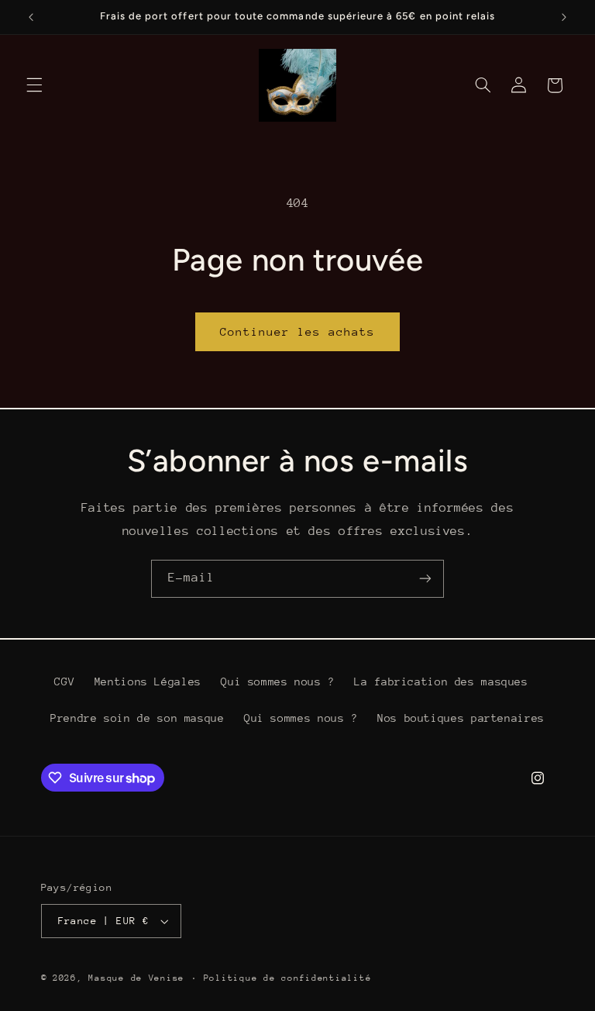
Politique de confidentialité (288, 978)
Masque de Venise (136, 978)
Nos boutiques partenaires (461, 718)
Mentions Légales (148, 681)
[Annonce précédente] (31, 17)
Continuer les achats (298, 331)
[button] (34, 85)
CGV (64, 681)
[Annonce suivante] (564, 17)
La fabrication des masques (441, 681)
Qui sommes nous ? (278, 681)
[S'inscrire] (425, 579)
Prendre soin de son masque (137, 718)
